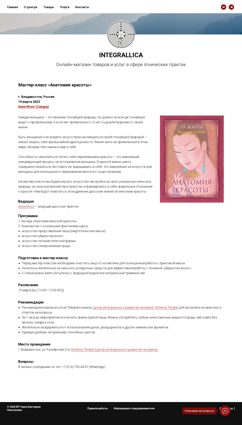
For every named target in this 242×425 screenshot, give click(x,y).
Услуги (64, 7)
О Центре (30, 7)
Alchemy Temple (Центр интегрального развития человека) (114, 349)
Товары (48, 7)
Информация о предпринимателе (134, 408)
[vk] (223, 7)
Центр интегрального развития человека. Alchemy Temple (135, 307)
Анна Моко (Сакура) (33, 106)
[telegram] (231, 7)
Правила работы (97, 408)
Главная (12, 7)
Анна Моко (26, 206)
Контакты (82, 7)
